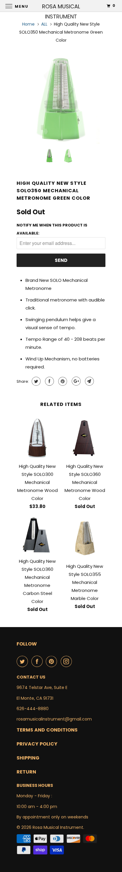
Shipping (28, 757)
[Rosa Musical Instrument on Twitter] (23, 661)
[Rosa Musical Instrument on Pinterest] (53, 661)
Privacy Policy (37, 743)
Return (26, 771)
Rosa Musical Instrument (58, 827)
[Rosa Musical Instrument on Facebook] (38, 661)
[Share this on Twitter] (35, 381)
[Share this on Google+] (75, 381)
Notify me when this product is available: (52, 229)
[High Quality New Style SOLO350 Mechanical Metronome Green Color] (61, 99)
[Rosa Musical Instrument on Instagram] (67, 661)
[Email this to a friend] (89, 381)
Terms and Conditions (47, 729)
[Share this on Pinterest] (62, 381)
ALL (44, 24)
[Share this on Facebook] (49, 381)
